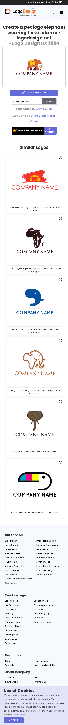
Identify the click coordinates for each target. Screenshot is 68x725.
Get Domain (11, 574)
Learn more (19, 714)
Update (49, 101)
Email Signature (44, 574)
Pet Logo (38, 609)
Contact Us (40, 681)
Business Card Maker (47, 544)
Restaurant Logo (13, 626)
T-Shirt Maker (11, 561)
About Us (9, 677)
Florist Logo (10, 643)
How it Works (11, 681)
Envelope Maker (44, 553)
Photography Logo (43, 605)
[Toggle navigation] (61, 12)
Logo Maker (11, 540)
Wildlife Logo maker (43, 116)
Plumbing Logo (12, 622)
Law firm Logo (12, 605)
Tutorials (9, 665)
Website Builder (13, 553)
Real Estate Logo (42, 622)
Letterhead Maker (45, 557)
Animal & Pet (44, 109)
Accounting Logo (42, 613)
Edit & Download (35, 92)
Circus (34, 121)
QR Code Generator (15, 557)
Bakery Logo (11, 609)
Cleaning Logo (12, 600)
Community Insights (45, 665)
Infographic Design (46, 540)
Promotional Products (47, 566)
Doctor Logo (11, 638)
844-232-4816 (54, 2)
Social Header (12, 570)
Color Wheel (11, 583)
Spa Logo (38, 617)
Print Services (43, 561)
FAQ (37, 677)
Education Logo (42, 600)
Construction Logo (14, 617)
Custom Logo (11, 549)
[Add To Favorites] (60, 158)
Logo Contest (11, 544)
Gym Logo (10, 613)
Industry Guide (42, 660)
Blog (7, 660)
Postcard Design (44, 570)
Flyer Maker (42, 549)
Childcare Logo (12, 630)
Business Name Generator (18, 578)
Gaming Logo (12, 634)
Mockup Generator (14, 566)
